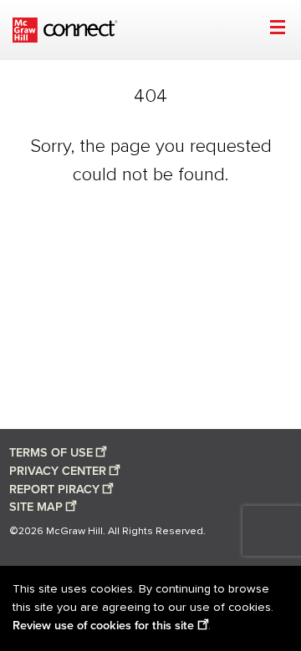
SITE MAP (36, 507)
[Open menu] (277, 29)
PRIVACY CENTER (57, 471)
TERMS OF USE (51, 453)
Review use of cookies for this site (103, 625)
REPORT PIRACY (54, 489)
